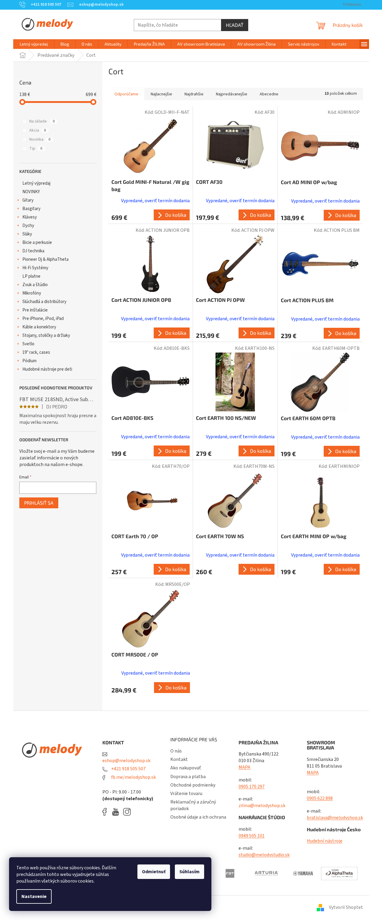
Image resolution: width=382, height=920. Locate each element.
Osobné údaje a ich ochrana (198, 817)
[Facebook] (106, 812)
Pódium (29, 361)
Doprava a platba (188, 776)
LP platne (31, 276)
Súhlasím (189, 871)
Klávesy (29, 217)
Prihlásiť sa (38, 503)
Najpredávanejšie (231, 94)
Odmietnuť (153, 871)
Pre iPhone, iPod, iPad (43, 318)
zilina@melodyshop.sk (262, 805)
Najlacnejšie (161, 94)
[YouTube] (117, 812)
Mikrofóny (31, 293)
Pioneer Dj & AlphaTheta (45, 259)
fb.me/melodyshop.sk (133, 777)
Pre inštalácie (35, 310)
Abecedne (269, 94)
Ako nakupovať (185, 768)
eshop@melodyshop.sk (126, 760)
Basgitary (31, 209)
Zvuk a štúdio (35, 285)
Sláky (27, 234)
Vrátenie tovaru (186, 793)
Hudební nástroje (324, 841)
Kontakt (179, 759)
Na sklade (42, 121)
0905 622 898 (320, 798)
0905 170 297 (252, 786)
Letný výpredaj (36, 183)
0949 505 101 (252, 835)
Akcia (37, 130)
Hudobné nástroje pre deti (47, 369)
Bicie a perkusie (37, 242)
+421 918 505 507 (128, 768)
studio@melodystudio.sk (264, 854)
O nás (176, 751)
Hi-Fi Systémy (35, 268)
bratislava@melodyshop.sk (335, 817)
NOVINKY (31, 192)
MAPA (244, 767)
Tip (35, 148)
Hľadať (234, 25)
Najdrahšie (194, 94)
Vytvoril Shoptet (346, 907)
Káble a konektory (39, 327)
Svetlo (28, 344)
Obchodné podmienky (192, 785)
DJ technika (33, 251)
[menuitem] (34, 44)
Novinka (39, 139)
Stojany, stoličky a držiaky (46, 335)
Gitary (28, 200)
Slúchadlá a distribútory (44, 302)
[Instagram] (127, 812)
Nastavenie (34, 896)
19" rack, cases (36, 352)
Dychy (28, 225)
